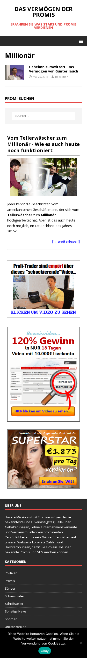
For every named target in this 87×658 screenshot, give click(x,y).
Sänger (10, 588)
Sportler (11, 619)
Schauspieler (14, 596)
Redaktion (61, 76)
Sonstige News (16, 611)
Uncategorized (15, 627)
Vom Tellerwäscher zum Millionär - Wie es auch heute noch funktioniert (43, 144)
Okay (45, 651)
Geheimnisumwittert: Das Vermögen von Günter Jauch (53, 69)
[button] (80, 41)
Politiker (11, 573)
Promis (10, 581)
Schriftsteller (14, 603)
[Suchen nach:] (43, 116)
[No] (81, 642)
